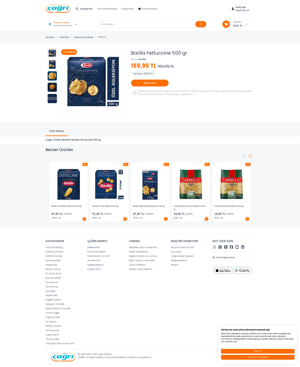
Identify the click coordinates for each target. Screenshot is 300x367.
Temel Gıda (64, 37)
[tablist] (150, 129)
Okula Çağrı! (52, 339)
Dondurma (52, 282)
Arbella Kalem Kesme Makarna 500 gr (189, 208)
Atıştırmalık (51, 295)
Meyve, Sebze (53, 269)
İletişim (174, 264)
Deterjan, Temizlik (55, 304)
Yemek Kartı (93, 260)
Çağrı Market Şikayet (182, 256)
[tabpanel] (150, 140)
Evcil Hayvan (52, 330)
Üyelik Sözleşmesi (138, 251)
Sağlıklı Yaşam (53, 299)
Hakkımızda (93, 247)
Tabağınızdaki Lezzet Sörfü (60, 343)
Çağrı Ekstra (52, 334)
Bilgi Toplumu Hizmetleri (142, 260)
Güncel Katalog (54, 247)
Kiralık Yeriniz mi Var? (98, 256)
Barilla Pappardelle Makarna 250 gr (149, 206)
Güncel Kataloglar (107, 8)
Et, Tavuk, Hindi (53, 273)
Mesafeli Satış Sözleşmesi (143, 247)
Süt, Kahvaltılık (53, 277)
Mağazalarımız (95, 264)
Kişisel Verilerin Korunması (143, 256)
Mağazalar (128, 8)
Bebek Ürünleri (53, 326)
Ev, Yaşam (51, 321)
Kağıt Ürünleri (53, 317)
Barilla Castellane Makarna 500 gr (66, 206)
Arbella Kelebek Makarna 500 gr (229, 206)
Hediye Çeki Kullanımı (140, 269)
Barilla (142, 59)
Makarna (102, 37)
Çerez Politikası (137, 264)
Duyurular (176, 251)
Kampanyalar (149, 8)
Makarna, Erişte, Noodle (84, 37)
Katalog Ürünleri (54, 251)
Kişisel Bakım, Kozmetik (58, 308)
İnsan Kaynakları (96, 251)
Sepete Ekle (149, 83)
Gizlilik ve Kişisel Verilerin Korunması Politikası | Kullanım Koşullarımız (114, 357)
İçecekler (50, 291)
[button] (85, 8)
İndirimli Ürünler (54, 256)
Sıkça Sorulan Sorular (182, 247)
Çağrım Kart (94, 269)
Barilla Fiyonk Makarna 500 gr (105, 206)
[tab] (57, 131)
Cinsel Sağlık (52, 312)
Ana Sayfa (50, 37)
